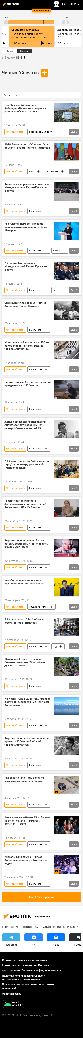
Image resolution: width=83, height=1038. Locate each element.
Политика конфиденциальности (41, 970)
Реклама (43, 965)
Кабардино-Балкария (40, 131)
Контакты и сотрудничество (19, 965)
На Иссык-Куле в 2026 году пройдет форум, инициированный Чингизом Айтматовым (27, 702)
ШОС (32, 171)
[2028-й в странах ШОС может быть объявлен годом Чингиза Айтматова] (66, 152)
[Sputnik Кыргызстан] (11, 6)
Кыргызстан (51, 171)
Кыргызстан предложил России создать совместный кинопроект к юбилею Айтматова (26, 544)
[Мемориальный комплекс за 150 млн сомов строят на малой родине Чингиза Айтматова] (66, 350)
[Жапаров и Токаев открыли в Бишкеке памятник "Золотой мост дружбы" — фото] (66, 666)
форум (56, 250)
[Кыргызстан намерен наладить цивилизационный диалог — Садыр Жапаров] (66, 231)
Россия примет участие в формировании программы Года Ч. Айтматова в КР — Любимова (26, 504)
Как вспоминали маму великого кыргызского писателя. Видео (24, 779)
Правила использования (31, 960)
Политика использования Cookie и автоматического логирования (23, 977)
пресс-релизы (11, 970)
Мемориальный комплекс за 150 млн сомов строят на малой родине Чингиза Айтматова (27, 346)
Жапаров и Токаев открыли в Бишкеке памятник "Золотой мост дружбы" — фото (25, 662)
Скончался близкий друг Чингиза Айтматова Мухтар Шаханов (25, 304)
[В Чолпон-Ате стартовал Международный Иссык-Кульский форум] (66, 271)
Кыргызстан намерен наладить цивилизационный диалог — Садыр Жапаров (26, 227)
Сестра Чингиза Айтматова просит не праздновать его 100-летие (27, 383)
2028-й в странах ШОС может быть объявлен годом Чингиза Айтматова (27, 146)
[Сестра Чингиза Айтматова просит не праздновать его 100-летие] (66, 389)
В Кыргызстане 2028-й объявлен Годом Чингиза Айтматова (25, 621)
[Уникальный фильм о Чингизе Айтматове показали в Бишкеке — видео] (66, 864)
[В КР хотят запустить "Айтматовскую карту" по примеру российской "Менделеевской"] (66, 469)
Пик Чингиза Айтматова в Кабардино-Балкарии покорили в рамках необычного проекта (25, 108)
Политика (30, 927)
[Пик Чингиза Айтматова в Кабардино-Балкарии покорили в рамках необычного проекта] (66, 112)
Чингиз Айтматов (20, 72)
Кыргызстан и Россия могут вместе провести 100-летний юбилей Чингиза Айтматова (26, 741)
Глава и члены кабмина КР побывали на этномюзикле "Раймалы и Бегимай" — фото (27, 821)
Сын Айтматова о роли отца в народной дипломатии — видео (24, 581)
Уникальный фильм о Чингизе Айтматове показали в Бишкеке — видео (25, 860)
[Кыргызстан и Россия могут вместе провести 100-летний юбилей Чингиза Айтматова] (66, 745)
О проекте (8, 960)
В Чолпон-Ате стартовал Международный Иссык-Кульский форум (25, 267)
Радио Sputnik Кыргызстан (61, 927)
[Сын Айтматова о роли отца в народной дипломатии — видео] (66, 587)
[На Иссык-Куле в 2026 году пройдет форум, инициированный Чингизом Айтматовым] (66, 706)
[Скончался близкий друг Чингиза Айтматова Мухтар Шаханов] (66, 310)
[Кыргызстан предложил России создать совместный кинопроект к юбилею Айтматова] (66, 548)
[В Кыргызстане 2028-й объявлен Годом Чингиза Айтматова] (66, 627)
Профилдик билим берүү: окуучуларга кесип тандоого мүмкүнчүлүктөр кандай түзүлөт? (29, 38)
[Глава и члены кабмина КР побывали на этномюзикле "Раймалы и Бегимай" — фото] (66, 825)
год (55, 646)
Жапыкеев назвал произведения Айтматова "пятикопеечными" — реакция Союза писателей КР (25, 425)
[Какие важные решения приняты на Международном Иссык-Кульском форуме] (66, 191)
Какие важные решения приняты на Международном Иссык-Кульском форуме (26, 187)
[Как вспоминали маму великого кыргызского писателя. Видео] (66, 785)
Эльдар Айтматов (38, 606)
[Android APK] (14, 1004)
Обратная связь (11, 993)
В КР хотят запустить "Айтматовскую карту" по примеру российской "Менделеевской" (27, 465)
